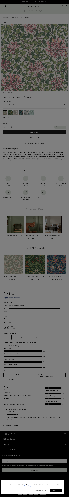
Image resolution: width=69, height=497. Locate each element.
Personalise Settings (40, 490)
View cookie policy (29, 486)
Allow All (55, 490)
